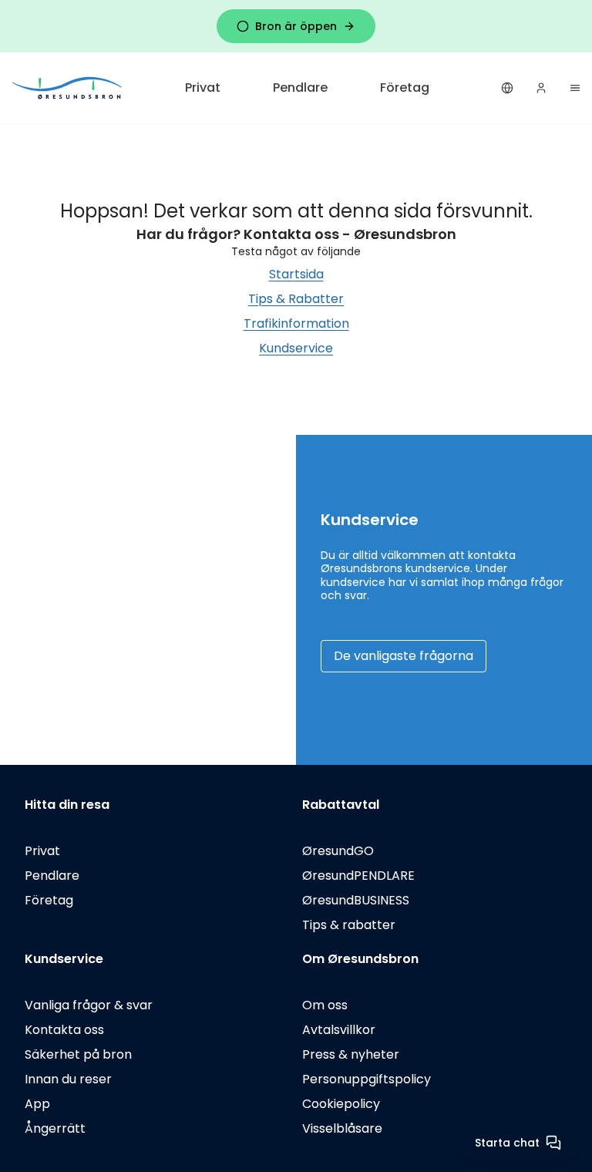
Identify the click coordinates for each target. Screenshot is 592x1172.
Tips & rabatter (348, 925)
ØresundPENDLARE (358, 875)
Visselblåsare (342, 1128)
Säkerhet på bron (78, 1054)
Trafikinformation (296, 323)
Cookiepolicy (341, 1104)
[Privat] (67, 87)
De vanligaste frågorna (403, 656)
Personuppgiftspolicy (366, 1079)
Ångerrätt (55, 1128)
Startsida (296, 274)
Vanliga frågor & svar (89, 1005)
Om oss (325, 1005)
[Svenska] (507, 88)
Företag (404, 87)
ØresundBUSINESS (355, 900)
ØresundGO (338, 851)
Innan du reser (68, 1079)
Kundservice (296, 348)
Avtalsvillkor (338, 1030)
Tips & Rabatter (296, 299)
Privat (202, 87)
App (37, 1104)
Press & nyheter (350, 1054)
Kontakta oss (64, 1030)
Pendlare (300, 87)
